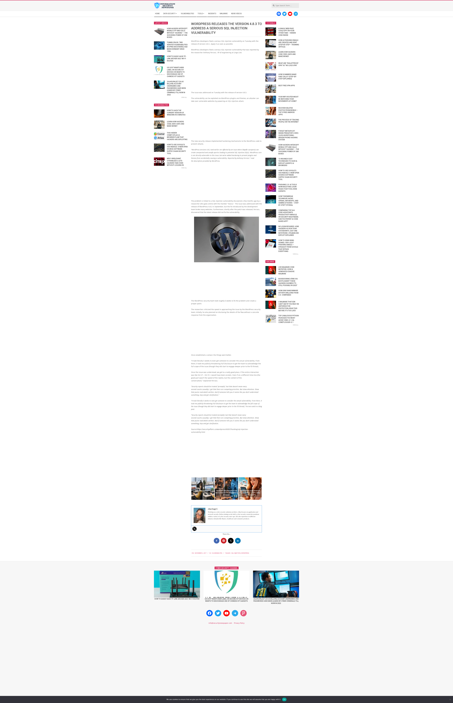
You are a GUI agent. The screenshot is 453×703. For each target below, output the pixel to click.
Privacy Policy (239, 623)
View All (184, 97)
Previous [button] (189, 488)
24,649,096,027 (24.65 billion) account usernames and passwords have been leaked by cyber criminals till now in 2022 (176, 88)
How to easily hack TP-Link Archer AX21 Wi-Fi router (176, 58)
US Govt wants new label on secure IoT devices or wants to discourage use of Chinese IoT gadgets (176, 72)
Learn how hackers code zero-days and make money (175, 124)
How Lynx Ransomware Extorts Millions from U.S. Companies (288, 293)
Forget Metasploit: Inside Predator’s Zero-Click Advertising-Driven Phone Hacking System (288, 135)
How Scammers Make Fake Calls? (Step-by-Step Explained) (287, 76)
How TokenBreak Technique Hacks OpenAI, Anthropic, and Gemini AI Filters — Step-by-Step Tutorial (288, 200)
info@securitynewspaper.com (220, 623)
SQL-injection (236, 553)
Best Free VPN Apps (286, 86)
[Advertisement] (226, 73)
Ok (284, 699)
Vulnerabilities (217, 553)
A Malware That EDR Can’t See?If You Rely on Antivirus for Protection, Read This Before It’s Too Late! (288, 306)
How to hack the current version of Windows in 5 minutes (176, 113)
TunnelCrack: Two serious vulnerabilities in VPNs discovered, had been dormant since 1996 (177, 46)
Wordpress (245, 553)
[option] (202, 488)
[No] (450, 699)
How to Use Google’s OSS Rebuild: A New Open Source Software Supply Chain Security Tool (177, 149)
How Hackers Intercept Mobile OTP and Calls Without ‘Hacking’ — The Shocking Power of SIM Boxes (177, 33)
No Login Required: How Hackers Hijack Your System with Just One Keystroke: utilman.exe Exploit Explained (288, 230)
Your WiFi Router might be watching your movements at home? (288, 99)
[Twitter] (194, 529)
